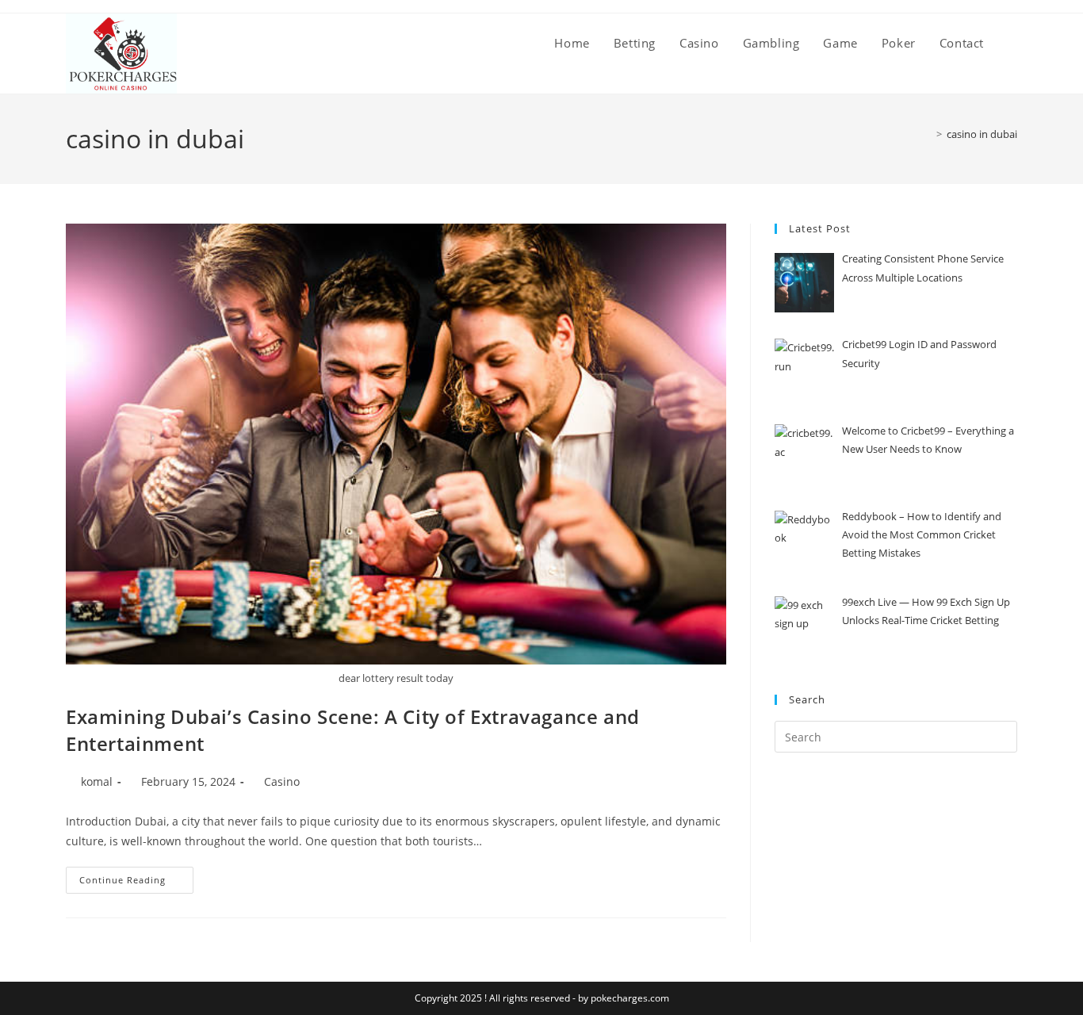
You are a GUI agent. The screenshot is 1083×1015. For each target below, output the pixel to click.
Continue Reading (136, 876)
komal (97, 781)
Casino (282, 781)
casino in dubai (982, 134)
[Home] (928, 134)
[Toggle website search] (1012, 42)
